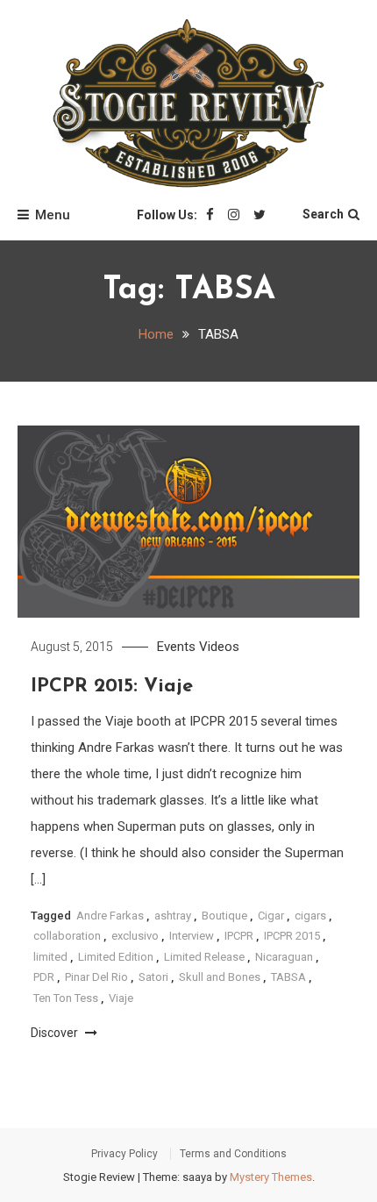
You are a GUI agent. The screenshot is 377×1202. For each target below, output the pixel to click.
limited (50, 956)
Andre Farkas (110, 915)
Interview (191, 935)
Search (323, 214)
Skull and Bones (219, 977)
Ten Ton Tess (65, 998)
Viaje (121, 998)
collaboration (67, 935)
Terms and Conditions (233, 1154)
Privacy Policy (124, 1154)
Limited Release (204, 956)
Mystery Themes (271, 1177)
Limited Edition (115, 956)
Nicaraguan (284, 956)
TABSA (288, 977)
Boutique (224, 915)
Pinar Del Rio (96, 977)
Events (176, 647)
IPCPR (238, 935)
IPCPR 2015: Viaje (112, 686)
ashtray (172, 915)
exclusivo (135, 935)
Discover (56, 1033)
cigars (310, 915)
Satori (153, 977)
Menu (52, 215)
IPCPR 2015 (292, 935)
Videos (219, 647)
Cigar (271, 915)
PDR (43, 977)
